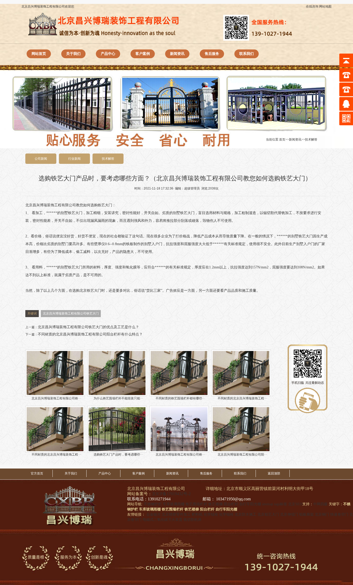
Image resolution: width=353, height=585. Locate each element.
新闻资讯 (177, 54)
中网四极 (320, 504)
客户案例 (142, 54)
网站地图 (325, 6)
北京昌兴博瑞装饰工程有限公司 (50, 205)
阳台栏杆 (231, 504)
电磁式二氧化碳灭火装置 (162, 520)
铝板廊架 (306, 514)
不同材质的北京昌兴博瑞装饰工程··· (242, 398)
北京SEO (295, 504)
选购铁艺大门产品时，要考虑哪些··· (118, 454)
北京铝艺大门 (268, 514)
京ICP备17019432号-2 (171, 494)
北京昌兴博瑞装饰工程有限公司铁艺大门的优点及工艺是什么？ (88, 327)
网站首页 (39, 54)
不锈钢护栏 (153, 504)
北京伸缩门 (289, 514)
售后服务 (212, 54)
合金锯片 (153, 514)
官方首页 (37, 473)
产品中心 (108, 54)
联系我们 (246, 54)
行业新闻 (74, 158)
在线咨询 (312, 6)
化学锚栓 (211, 514)
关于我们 (73, 54)
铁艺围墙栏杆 (196, 504)
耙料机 (197, 514)
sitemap (267, 504)
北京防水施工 (245, 514)
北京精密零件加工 (176, 514)
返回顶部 (274, 473)
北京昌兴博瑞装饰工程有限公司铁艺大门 (71, 313)
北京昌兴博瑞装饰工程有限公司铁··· (56, 398)
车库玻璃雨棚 (174, 504)
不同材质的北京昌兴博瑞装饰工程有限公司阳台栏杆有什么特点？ (90, 334)
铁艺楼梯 (215, 504)
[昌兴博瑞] (83, 505)
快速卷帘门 (339, 514)
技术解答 (311, 139)
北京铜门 (322, 514)
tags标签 (280, 504)
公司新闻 (41, 158)
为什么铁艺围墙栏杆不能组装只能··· (118, 398)
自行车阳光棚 (250, 504)
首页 (282, 139)
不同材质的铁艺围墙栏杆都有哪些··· (180, 398)
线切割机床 (192, 520)
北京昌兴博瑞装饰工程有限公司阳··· (242, 454)
